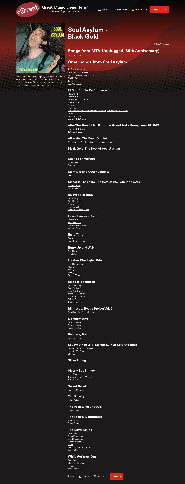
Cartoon (71, 238)
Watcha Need (74, 450)
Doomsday (73, 163)
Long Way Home (75, 291)
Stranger (72, 354)
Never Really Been (76, 297)
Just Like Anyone (75, 264)
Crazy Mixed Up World (78, 100)
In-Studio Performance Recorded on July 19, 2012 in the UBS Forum (98, 111)
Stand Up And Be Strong (79, 448)
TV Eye (71, 81)
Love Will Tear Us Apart (78, 73)
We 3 (70, 152)
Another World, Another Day (80, 349)
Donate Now (159, 9)
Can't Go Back (74, 288)
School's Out (73, 400)
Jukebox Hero (74, 186)
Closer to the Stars (76, 463)
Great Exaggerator (76, 436)
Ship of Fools (74, 299)
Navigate (106, 10)
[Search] (146, 9)
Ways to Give (123, 10)
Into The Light (74, 207)
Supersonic (73, 165)
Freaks (71, 466)
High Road (72, 108)
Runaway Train (74, 55)
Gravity (71, 105)
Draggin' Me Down (76, 351)
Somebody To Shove (77, 119)
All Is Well (72, 434)
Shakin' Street (74, 78)
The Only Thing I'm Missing (80, 377)
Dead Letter (73, 251)
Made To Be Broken (76, 294)
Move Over (73, 189)
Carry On (72, 460)
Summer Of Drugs (76, 390)
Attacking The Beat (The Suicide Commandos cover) (91, 142)
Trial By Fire (73, 380)
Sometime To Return (77, 241)
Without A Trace (75, 228)
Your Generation (75, 84)
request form (46, 85)
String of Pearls (74, 275)
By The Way (73, 199)
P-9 (69, 176)
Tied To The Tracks (76, 302)
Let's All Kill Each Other (78, 210)
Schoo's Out (73, 421)
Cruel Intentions (75, 201)
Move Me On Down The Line (81, 76)
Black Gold (73, 94)
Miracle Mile (73, 469)
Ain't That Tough (75, 286)
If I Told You (73, 254)
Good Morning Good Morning (81, 312)
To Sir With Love (75, 132)
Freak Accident (74, 103)
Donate (117, 476)
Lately (70, 114)
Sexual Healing (74, 323)
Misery (71, 267)
